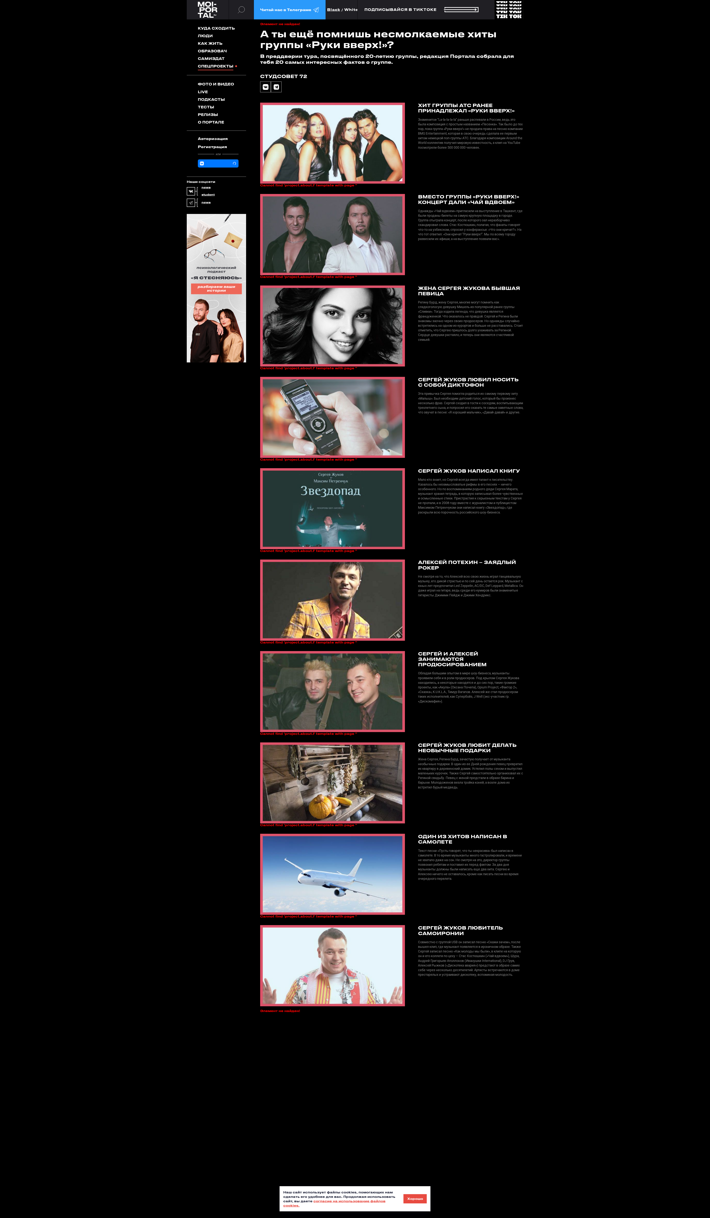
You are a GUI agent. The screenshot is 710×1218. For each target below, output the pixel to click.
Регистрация (212, 147)
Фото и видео (216, 84)
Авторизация (213, 138)
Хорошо (415, 1198)
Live (203, 92)
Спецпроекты (215, 66)
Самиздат (211, 58)
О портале (211, 122)
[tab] (218, 138)
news (206, 187)
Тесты (206, 107)
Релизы (208, 114)
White (351, 10)
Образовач (212, 51)
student (208, 194)
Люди (205, 36)
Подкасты (211, 99)
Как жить (210, 43)
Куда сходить (216, 28)
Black (333, 10)
